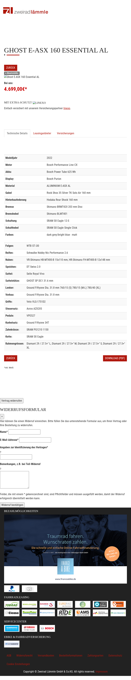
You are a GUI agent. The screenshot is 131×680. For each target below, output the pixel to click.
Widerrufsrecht (24, 655)
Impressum (102, 671)
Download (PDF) (115, 358)
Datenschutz (115, 655)
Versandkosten (46, 655)
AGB (9, 655)
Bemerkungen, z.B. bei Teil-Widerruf (20, 464)
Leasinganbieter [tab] (42, 133)
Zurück (10, 67)
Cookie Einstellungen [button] (18, 664)
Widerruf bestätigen (12, 505)
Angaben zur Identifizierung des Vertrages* (24, 447)
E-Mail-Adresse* (9, 439)
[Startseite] (26, 10)
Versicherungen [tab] (65, 133)
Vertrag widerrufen (11, 400)
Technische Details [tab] (17, 133)
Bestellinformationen (70, 655)
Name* (4, 431)
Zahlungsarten (95, 655)
